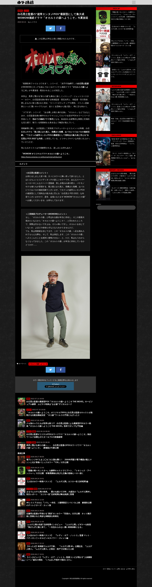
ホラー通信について (109, 569)
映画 (28, 399)
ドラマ (26, 11)
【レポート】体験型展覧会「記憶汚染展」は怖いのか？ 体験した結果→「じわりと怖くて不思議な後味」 (123, 190)
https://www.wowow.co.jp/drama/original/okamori (41, 157)
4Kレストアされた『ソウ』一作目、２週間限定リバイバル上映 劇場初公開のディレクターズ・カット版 (123, 43)
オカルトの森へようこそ (38, 364)
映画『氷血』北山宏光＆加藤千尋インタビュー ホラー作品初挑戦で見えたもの (123, 121)
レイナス (33, 22)
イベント (30, 489)
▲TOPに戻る (130, 569)
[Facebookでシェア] (60, 28)
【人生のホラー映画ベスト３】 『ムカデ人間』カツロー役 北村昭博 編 (57, 481)
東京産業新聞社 (75, 578)
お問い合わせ (121, 569)
